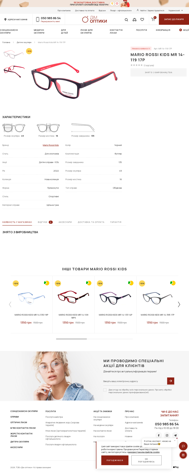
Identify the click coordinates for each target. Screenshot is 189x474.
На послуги (99, 436)
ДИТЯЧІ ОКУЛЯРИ (19, 441)
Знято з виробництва (158, 72)
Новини (128, 436)
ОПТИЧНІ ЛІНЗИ (18, 422)
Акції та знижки (102, 411)
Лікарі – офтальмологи (121, 10)
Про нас (129, 411)
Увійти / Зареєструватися (152, 10)
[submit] (170, 381)
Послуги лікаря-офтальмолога (60, 444)
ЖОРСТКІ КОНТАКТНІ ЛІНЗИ (21, 435)
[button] (183, 446)
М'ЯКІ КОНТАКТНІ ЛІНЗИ (23, 428)
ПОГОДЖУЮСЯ (115, 460)
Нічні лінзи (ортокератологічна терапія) (65, 430)
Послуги (141, 30)
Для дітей (64, 31)
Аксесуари (65, 222)
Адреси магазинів (134, 422)
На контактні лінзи (102, 430)
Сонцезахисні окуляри (9, 31)
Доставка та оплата (84, 10)
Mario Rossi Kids (51, 145)
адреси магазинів (17, 19)
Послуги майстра (54, 416)
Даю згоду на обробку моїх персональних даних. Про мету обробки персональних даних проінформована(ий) (140, 391)
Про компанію (64, 10)
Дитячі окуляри (24, 42)
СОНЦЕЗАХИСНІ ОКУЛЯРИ (24, 411)
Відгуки (102, 10)
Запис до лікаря (174, 19)
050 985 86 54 (51, 18)
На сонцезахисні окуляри (101, 418)
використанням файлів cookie (144, 452)
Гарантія (115, 222)
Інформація (163, 30)
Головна (6, 42)
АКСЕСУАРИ (16, 447)
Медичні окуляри (39, 31)
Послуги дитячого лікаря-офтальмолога (58, 437)
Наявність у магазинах (17, 222)
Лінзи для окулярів (86, 31)
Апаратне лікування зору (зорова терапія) (62, 424)
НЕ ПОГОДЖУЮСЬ (146, 460)
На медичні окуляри (103, 425)
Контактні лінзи (116, 31)
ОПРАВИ (14, 416)
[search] (126, 19)
